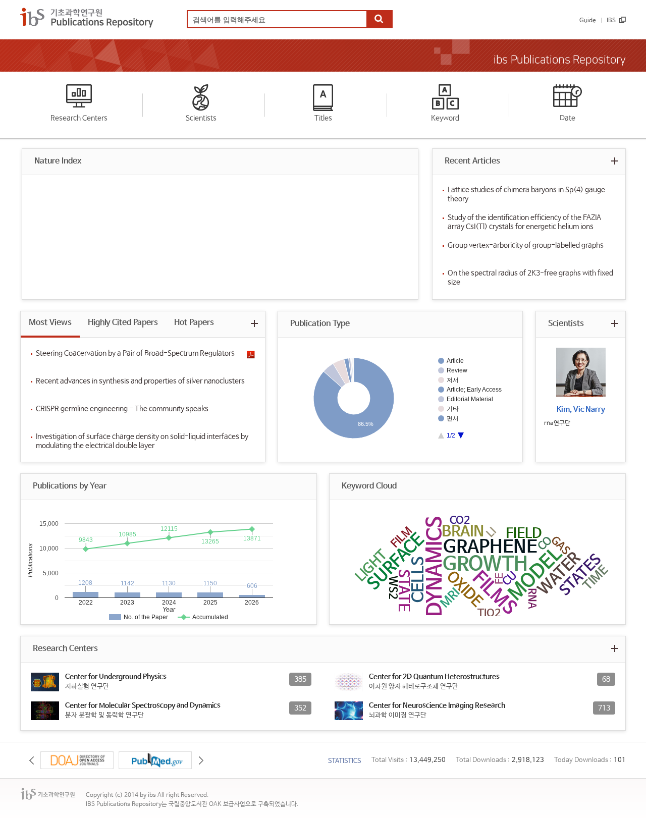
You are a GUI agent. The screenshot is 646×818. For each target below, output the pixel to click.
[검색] (379, 19)
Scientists (201, 118)
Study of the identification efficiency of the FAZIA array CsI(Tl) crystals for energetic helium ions (524, 222)
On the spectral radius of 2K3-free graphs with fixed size (530, 277)
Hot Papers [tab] (194, 323)
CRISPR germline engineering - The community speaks (122, 409)
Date (567, 118)
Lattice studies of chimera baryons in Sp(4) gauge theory (526, 194)
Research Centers (78, 118)
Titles (323, 118)
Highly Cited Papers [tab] (123, 323)
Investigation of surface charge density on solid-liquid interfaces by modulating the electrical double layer (142, 441)
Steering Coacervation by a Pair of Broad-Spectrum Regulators (135, 353)
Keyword (445, 118)
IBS (611, 20)
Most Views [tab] (50, 323)
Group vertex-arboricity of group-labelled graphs (526, 245)
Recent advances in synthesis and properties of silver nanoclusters (140, 381)
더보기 (614, 161)
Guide (587, 20)
